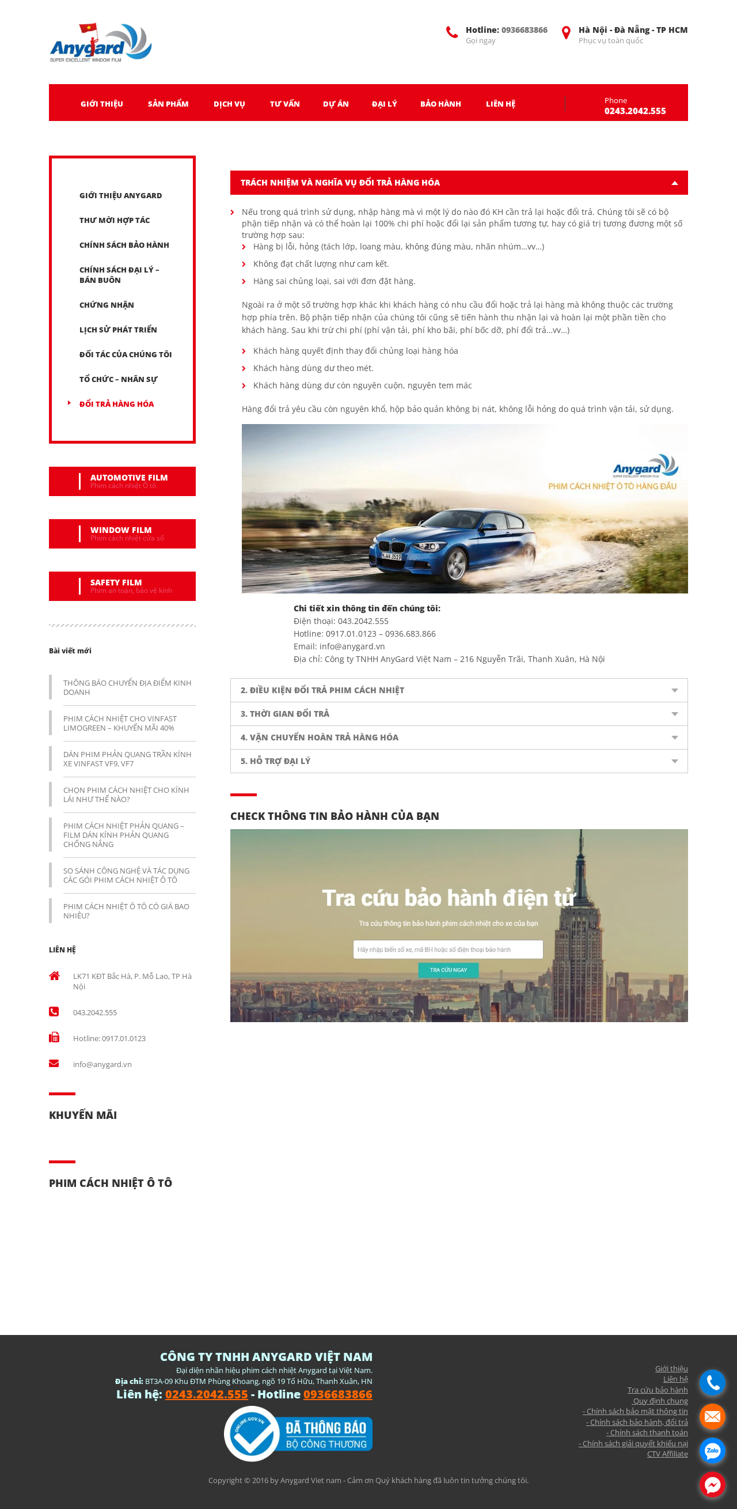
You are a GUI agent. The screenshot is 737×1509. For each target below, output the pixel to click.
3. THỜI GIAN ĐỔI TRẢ (285, 713)
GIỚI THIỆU (102, 104)
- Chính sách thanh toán (647, 1432)
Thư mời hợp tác (114, 220)
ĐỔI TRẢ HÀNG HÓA (116, 404)
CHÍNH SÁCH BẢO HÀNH (124, 245)
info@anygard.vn (102, 1064)
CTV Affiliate (667, 1454)
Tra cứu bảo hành (658, 1390)
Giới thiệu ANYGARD (120, 195)
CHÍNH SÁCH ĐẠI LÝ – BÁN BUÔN (119, 274)
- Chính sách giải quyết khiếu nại (633, 1443)
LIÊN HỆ (500, 104)
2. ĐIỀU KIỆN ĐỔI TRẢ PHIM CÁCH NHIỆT (322, 689)
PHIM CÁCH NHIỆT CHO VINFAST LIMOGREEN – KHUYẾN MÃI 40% (120, 723)
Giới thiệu (671, 1368)
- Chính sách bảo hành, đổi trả (637, 1422)
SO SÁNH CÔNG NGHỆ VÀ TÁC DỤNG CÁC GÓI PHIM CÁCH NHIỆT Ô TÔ (126, 875)
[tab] (459, 183)
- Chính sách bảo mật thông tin (635, 1411)
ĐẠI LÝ (384, 104)
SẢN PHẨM (168, 104)
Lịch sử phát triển (118, 329)
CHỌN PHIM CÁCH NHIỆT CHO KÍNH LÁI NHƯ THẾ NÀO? (126, 794)
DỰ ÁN (336, 104)
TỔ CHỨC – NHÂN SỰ (118, 379)
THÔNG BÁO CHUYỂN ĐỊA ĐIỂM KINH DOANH (127, 687)
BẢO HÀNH (440, 104)
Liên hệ (675, 1379)
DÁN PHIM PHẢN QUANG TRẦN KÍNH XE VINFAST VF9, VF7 (127, 759)
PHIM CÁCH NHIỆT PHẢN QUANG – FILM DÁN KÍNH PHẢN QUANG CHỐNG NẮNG (123, 834)
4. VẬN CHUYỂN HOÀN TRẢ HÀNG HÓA (319, 737)
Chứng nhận (106, 305)
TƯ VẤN (285, 104)
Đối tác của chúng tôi (125, 354)
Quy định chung (660, 1400)
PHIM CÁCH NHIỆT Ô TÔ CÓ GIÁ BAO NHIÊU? (126, 911)
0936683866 (525, 29)
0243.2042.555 (635, 110)
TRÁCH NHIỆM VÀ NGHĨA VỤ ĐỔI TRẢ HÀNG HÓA (340, 182)
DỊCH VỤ (229, 104)
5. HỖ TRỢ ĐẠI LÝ (275, 760)
